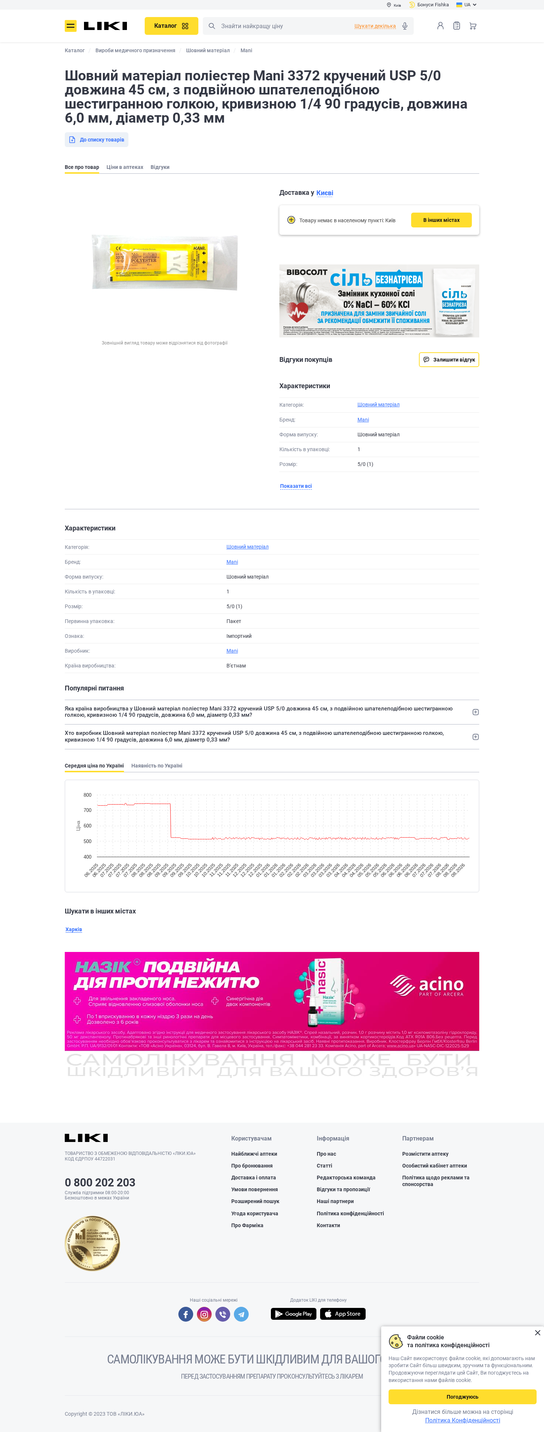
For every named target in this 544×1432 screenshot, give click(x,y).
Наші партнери (335, 1201)
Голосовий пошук (405, 26)
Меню (71, 26)
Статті (324, 1166)
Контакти (328, 1225)
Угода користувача (254, 1213)
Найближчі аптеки (254, 1154)
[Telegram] (241, 1314)
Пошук (212, 26)
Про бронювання (252, 1166)
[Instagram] (204, 1314)
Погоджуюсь (462, 1397)
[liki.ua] (105, 26)
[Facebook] (185, 1314)
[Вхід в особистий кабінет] (440, 25)
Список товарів (456, 25)
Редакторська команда (346, 1177)
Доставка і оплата (253, 1177)
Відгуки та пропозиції (343, 1189)
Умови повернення (254, 1189)
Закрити (537, 1332)
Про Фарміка (247, 1225)
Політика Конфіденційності (462, 1420)
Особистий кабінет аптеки (434, 1166)
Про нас (326, 1154)
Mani (363, 420)
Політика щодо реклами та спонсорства (436, 1181)
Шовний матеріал (378, 404)
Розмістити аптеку (425, 1154)
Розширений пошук (255, 1201)
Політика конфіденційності (350, 1213)
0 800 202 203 (100, 1182)
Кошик (473, 25)
